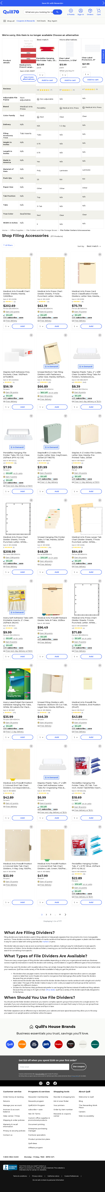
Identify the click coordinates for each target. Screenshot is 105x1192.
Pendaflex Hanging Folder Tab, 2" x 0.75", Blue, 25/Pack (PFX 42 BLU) (86, 866)
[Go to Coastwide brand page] (22, 1044)
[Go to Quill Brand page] (10, 1044)
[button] (103, 3)
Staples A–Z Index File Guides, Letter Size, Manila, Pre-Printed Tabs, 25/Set (87, 455)
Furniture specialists (37, 1135)
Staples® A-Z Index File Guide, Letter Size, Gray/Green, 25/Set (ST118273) (52, 455)
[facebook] (55, 1083)
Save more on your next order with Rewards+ (55, 3)
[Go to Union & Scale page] (83, 1044)
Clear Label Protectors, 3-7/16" (68, 59)
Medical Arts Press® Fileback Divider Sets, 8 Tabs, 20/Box (52, 619)
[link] (31, 254)
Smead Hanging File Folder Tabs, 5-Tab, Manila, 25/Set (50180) (51, 539)
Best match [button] (93, 246)
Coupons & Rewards (26, 21)
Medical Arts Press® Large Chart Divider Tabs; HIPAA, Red (27, 68)
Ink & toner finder (61, 1101)
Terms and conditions (40, 1074)
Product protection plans (39, 1139)
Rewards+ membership (38, 1097)
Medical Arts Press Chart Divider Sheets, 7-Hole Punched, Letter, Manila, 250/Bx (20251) (50, 293)
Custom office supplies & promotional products (39, 1119)
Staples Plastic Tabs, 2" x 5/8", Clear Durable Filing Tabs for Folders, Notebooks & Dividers (86, 374)
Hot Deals (41, 21)
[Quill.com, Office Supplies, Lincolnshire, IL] (10, 1168)
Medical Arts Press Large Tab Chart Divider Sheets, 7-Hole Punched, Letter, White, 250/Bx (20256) (86, 539)
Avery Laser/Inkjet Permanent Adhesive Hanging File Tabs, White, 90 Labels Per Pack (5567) (18, 704)
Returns (6, 1101)
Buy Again (52, 21)
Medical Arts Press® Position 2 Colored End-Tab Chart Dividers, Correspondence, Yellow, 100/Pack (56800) (17, 785)
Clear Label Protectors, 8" (88, 59)
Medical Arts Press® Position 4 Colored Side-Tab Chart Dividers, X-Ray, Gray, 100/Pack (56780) (18, 866)
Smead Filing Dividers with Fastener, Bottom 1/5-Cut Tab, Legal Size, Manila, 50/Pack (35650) (52, 704)
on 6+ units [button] (18, 638)
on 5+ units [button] (18, 473)
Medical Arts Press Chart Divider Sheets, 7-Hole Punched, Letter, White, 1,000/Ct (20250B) (15, 539)
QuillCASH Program (36, 1105)
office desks (50, 990)
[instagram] (41, 1083)
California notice (53, 1176)
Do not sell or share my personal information (48, 1180)
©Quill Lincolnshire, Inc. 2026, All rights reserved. (36, 1168)
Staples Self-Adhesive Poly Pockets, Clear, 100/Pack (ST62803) (16, 374)
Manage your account (12, 1105)
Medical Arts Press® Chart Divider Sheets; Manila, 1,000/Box (16, 293)
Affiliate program (35, 1148)
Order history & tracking (13, 1097)
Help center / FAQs (11, 1116)
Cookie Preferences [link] (71, 1176)
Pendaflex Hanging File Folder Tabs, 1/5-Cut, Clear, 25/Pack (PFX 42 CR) (16, 455)
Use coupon (79, 1066)
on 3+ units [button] (53, 558)
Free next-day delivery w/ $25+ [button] (87, 401)
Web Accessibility (86, 1116)
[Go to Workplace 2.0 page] (95, 1044)
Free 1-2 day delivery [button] (49, 482)
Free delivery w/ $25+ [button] (83, 810)
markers (45, 942)
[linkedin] (48, 1083)
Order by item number (63, 1109)
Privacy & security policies (14, 1131)
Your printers (59, 1105)
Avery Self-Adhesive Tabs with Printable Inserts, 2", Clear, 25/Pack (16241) (18, 620)
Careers (82, 1112)
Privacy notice (37, 1176)
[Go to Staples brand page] (58, 1044)
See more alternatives (28, 78)
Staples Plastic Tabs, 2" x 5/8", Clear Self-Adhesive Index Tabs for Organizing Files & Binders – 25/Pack (52, 785)
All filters (9, 245)
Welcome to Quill (86, 1097)
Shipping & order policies (14, 1120)
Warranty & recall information (10, 1125)
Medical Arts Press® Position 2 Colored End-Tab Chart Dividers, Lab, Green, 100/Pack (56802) (52, 866)
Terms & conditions (20, 1176)
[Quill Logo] (11, 12)
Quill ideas (32, 1143)
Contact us (7, 1135)
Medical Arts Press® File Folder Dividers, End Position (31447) (86, 704)
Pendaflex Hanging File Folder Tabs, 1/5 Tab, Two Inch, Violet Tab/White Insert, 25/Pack (86, 785)
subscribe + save (35, 1109)
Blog (81, 1101)
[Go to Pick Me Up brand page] (34, 1044)
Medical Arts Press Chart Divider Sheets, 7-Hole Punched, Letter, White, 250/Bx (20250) (84, 620)
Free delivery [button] (11, 321)
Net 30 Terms (34, 1114)
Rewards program (36, 1101)
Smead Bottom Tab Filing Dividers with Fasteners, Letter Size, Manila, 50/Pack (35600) (51, 374)
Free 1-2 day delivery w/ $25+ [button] (87, 482)
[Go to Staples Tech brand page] (71, 1044)
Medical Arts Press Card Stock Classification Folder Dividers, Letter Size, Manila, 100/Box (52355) (85, 293)
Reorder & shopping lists (64, 1097)
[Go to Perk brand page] (46, 1044)
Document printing (36, 1124)
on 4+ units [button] (53, 393)
